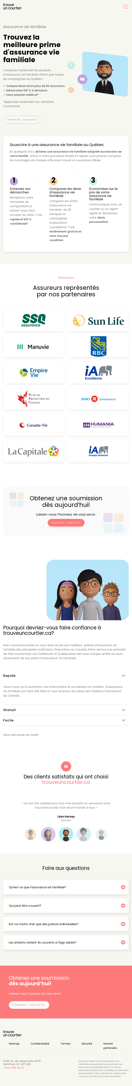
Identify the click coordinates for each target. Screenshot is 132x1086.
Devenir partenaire (110, 1046)
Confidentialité (40, 1043)
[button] (125, 6)
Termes (65, 1043)
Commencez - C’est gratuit (21, 119)
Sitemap (14, 1043)
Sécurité (87, 1043)
